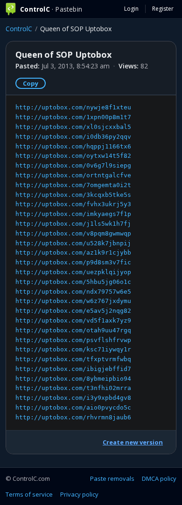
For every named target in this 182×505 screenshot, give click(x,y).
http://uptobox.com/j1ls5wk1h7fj (73, 223)
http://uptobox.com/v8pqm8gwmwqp (73, 233)
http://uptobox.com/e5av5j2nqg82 (73, 310)
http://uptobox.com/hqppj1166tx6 (73, 146)
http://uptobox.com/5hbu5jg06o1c (73, 281)
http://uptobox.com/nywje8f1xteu (73, 107)
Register (163, 9)
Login (131, 9)
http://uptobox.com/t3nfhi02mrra (73, 387)
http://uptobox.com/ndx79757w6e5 (73, 291)
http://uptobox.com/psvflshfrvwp (73, 340)
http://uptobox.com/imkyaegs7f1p (73, 213)
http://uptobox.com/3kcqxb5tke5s (73, 194)
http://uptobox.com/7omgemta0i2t (73, 185)
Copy (30, 83)
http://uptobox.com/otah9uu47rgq (73, 330)
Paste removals (112, 478)
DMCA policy (159, 478)
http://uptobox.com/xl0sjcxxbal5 (73, 126)
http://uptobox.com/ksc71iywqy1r (73, 349)
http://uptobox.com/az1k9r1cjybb (73, 252)
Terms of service (29, 494)
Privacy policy (79, 494)
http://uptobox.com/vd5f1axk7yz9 (73, 320)
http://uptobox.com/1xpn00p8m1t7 (73, 117)
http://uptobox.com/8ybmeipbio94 (73, 378)
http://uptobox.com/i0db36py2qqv (73, 136)
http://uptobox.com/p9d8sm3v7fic (73, 262)
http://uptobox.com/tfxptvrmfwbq (73, 359)
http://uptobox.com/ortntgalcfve (73, 175)
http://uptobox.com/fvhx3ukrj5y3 (73, 204)
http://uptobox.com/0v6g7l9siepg (73, 165)
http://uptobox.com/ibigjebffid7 (73, 368)
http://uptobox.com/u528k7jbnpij (73, 243)
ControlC (19, 28)
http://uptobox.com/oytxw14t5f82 (73, 155)
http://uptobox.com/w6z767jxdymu (73, 300)
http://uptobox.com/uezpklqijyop (73, 272)
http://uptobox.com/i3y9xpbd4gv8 (73, 397)
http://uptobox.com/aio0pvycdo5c (73, 407)
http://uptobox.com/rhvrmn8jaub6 (73, 417)
